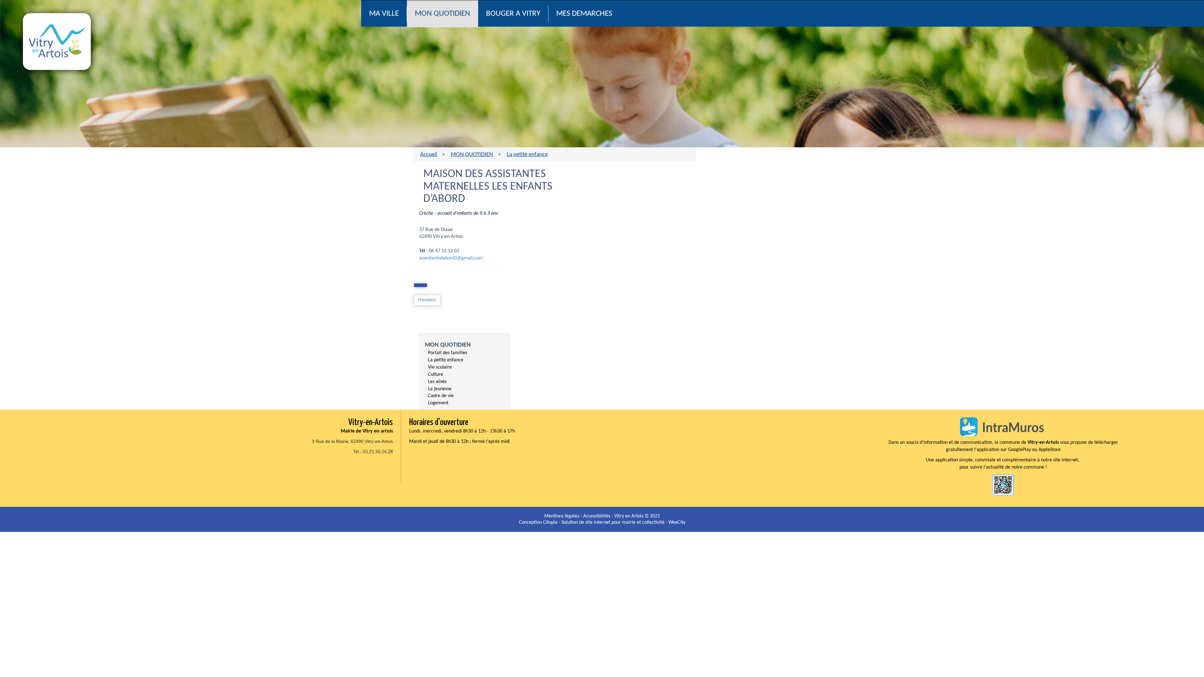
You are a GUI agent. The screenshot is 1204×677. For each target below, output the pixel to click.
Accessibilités (597, 516)
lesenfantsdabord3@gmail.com (451, 258)
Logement (438, 403)
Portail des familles (447, 352)
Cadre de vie (441, 395)
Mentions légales (562, 516)
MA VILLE (384, 14)
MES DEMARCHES (584, 14)
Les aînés (437, 381)
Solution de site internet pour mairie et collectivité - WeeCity (623, 522)
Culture (435, 374)
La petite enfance (445, 360)
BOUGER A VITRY (513, 14)
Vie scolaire (440, 367)
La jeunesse (440, 388)
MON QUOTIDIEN (442, 14)
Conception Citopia (538, 522)
